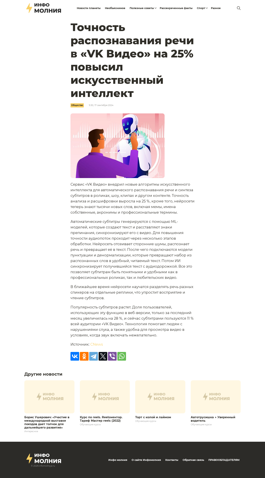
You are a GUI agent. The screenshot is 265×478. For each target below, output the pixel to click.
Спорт (201, 8)
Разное (216, 8)
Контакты (171, 460)
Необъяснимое (115, 8)
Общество (77, 105)
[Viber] (112, 356)
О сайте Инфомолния (146, 460)
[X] (103, 356)
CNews (96, 344)
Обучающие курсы (90, 424)
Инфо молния (117, 460)
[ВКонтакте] (74, 356)
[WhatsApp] (121, 356)
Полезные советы (142, 8)
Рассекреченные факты (176, 8)
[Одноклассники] (84, 356)
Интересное (31, 431)
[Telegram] (93, 356)
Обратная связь (193, 460)
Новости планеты (89, 8)
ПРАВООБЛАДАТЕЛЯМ (223, 460)
